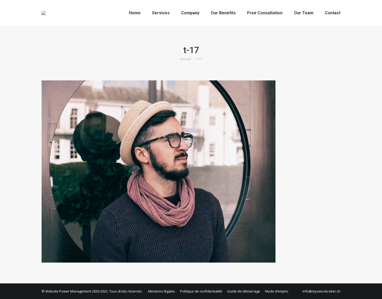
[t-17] (191, 171)
